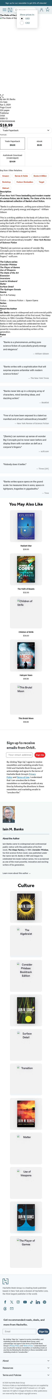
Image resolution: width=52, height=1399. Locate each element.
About (6, 1360)
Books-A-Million (40, 175)
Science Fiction (16, 300)
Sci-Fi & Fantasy (7, 294)
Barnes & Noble (21, 175)
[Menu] (4, 9)
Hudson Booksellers (25, 182)
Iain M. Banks (9, 99)
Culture (3, 305)
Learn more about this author (16, 873)
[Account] (41, 10)
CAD (27, 22)
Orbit (2, 115)
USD (27, 18)
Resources (8, 1367)
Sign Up (40, 755)
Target (41, 182)
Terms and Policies (12, 1375)
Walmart (5, 188)
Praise (3, 334)
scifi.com (13, 256)
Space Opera (32, 300)
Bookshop (6, 182)
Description (5, 191)
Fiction (3, 300)
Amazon (5, 175)
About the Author (8, 308)
